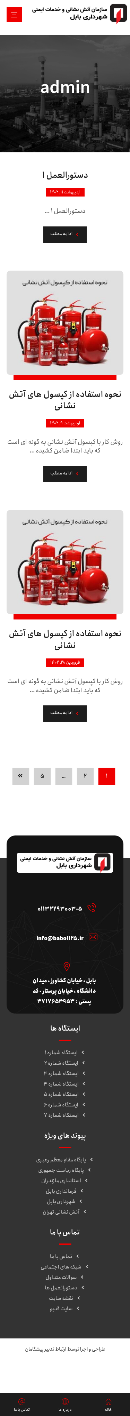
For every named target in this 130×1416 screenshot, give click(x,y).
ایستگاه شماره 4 (61, 1084)
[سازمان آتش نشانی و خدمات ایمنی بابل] (79, 13)
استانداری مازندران (61, 1181)
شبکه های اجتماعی (61, 1267)
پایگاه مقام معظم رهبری (61, 1160)
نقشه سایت (61, 1298)
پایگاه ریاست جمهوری (61, 1170)
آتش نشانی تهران (61, 1212)
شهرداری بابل (61, 1202)
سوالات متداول (61, 1277)
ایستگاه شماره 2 (61, 1063)
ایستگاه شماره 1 (61, 1053)
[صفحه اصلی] (79, 103)
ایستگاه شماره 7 (61, 1115)
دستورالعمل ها (61, 1288)
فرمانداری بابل (61, 1191)
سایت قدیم (61, 1309)
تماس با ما (61, 1257)
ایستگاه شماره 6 (61, 1105)
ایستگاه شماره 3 (61, 1074)
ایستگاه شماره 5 (61, 1094)
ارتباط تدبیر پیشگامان (46, 1349)
